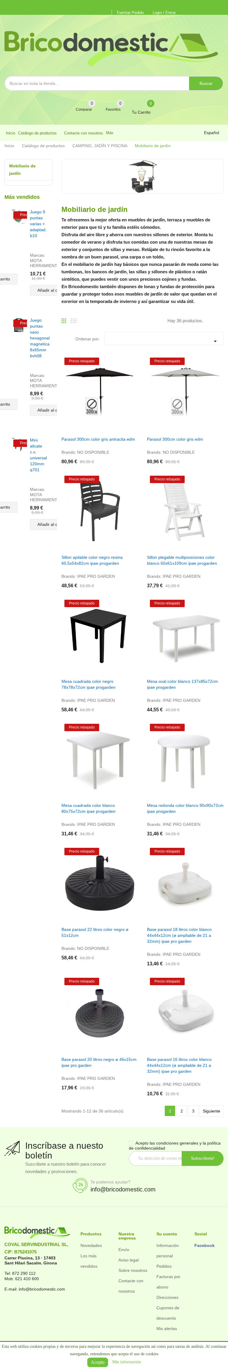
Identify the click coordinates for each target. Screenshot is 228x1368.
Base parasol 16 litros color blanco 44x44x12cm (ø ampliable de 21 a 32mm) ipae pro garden (179, 1065)
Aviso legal (128, 1260)
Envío (123, 1249)
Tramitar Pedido (130, 12)
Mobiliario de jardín (22, 170)
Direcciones (167, 1297)
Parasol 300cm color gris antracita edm (98, 439)
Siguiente (211, 1111)
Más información (126, 1362)
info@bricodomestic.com (123, 1189)
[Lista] (74, 318)
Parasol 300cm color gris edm (175, 439)
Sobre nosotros (132, 1270)
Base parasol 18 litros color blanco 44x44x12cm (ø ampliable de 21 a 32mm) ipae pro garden (179, 935)
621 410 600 (27, 1278)
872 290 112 (24, 1273)
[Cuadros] (63, 318)
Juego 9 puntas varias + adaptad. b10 (38, 224)
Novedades (91, 1245)
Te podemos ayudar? (110, 1182)
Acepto (97, 1362)
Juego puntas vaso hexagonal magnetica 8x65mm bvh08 (40, 338)
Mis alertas (166, 1328)
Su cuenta (166, 1233)
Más (109, 133)
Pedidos (164, 1266)
